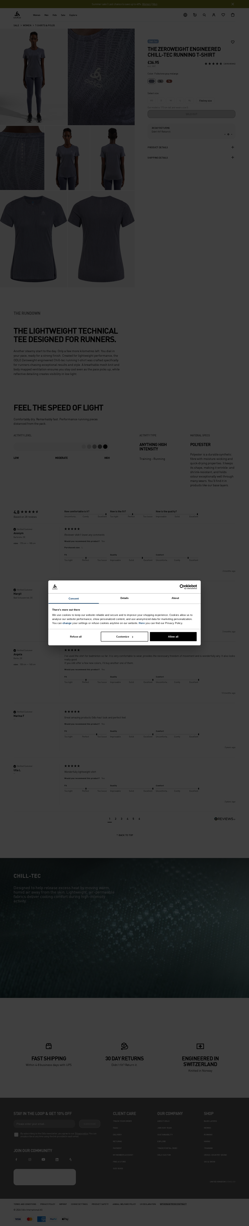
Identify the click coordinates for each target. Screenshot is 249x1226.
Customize (122, 636)
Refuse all (76, 636)
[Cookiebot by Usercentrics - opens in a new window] (182, 586)
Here (142, 623)
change (67, 623)
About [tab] (175, 598)
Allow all (173, 636)
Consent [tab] (74, 598)
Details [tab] (124, 598)
